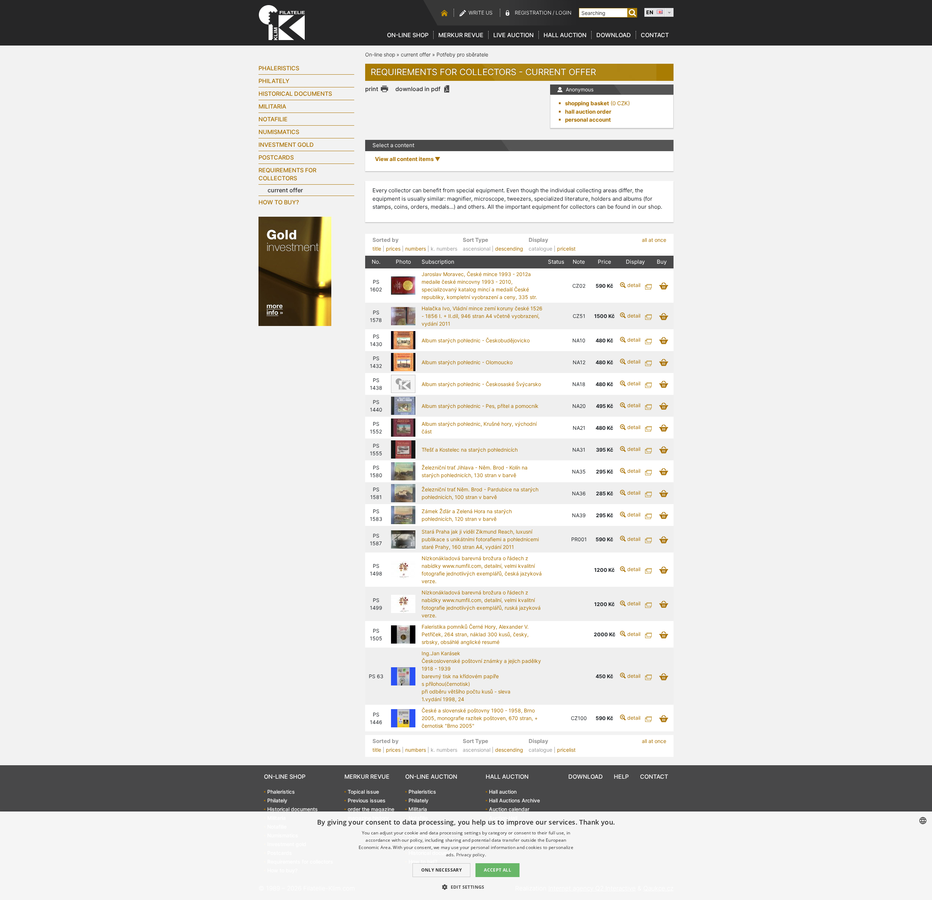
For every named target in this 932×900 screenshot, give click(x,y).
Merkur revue (460, 35)
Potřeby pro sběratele (462, 54)
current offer (285, 190)
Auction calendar (509, 809)
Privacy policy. (471, 855)
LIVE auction (513, 35)
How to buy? (278, 202)
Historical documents (295, 93)
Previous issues (367, 800)
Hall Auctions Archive (514, 800)
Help (621, 776)
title (376, 248)
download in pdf (418, 89)
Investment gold (286, 144)
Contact (655, 35)
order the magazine (371, 809)
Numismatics (278, 131)
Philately (273, 81)
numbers (415, 248)
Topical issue (363, 792)
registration (533, 12)
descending (509, 248)
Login (564, 12)
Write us (481, 12)
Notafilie (273, 119)
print (371, 89)
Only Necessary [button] (441, 870)
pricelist (566, 248)
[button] (466, 887)
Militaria (272, 106)
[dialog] (466, 855)
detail (633, 285)
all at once (654, 240)
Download (613, 35)
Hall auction (565, 35)
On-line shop (408, 35)
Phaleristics (278, 68)
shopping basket (587, 103)
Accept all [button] (497, 870)
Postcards (276, 157)
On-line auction (431, 776)
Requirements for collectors (287, 174)
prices (393, 248)
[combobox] (923, 820)
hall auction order (588, 111)
